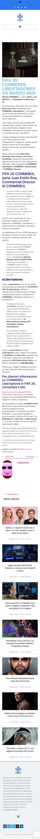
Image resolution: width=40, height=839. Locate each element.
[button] (20, 2)
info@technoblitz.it (11, 810)
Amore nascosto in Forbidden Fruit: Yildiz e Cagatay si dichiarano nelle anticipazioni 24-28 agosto (20, 605)
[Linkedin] (21, 826)
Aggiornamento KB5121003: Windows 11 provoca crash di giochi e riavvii (20, 568)
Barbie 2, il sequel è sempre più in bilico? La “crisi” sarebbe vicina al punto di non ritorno (20, 530)
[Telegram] (13, 826)
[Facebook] (5, 826)
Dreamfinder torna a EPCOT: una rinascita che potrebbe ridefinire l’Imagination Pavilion (20, 643)
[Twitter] (9, 826)
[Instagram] (17, 826)
